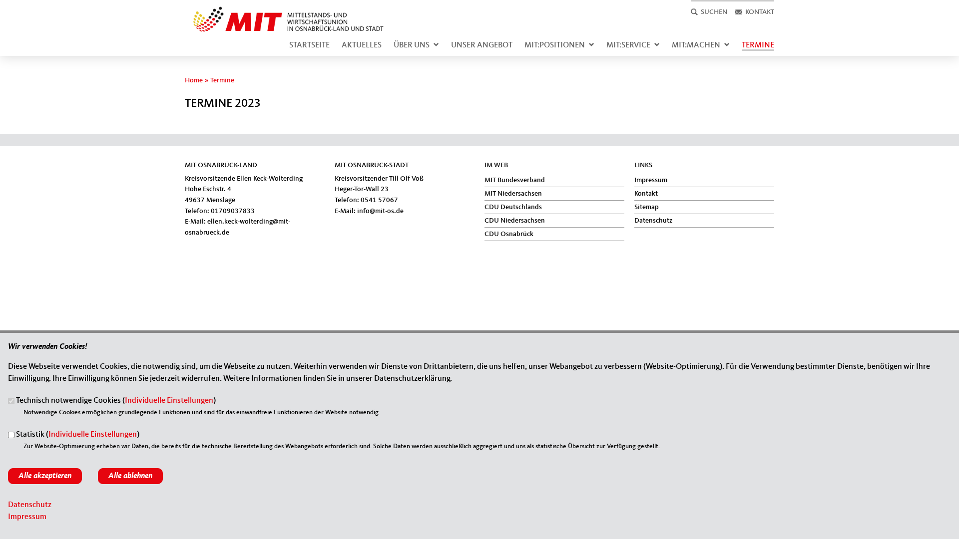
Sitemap (646, 207)
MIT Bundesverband (514, 180)
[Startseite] (285, 12)
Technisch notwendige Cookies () (116, 401)
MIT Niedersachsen (513, 193)
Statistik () (77, 435)
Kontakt (646, 193)
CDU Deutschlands (513, 207)
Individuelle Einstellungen (169, 401)
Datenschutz (653, 220)
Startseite (309, 45)
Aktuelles (362, 45)
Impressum (650, 180)
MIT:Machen (696, 45)
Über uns (412, 45)
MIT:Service (628, 45)
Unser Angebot (481, 45)
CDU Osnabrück (508, 234)
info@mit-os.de (380, 211)
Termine (758, 45)
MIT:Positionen (554, 45)
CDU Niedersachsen (514, 220)
